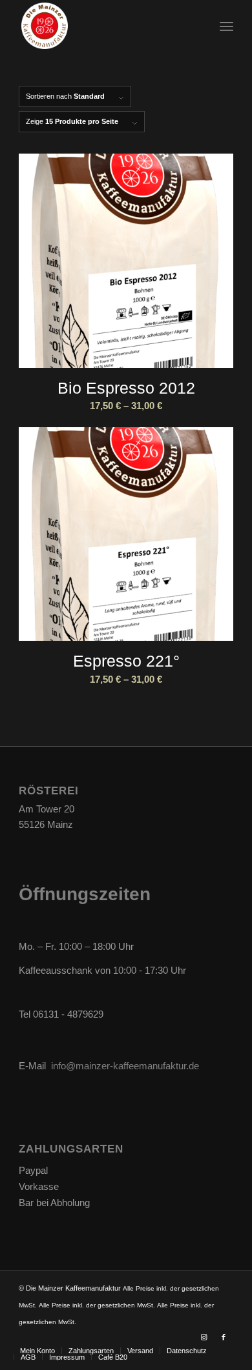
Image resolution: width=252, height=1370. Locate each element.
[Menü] (226, 25)
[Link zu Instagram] (204, 1337)
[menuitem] (226, 25)
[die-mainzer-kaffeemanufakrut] (104, 26)
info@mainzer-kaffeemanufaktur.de (125, 1065)
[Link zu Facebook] (223, 1337)
